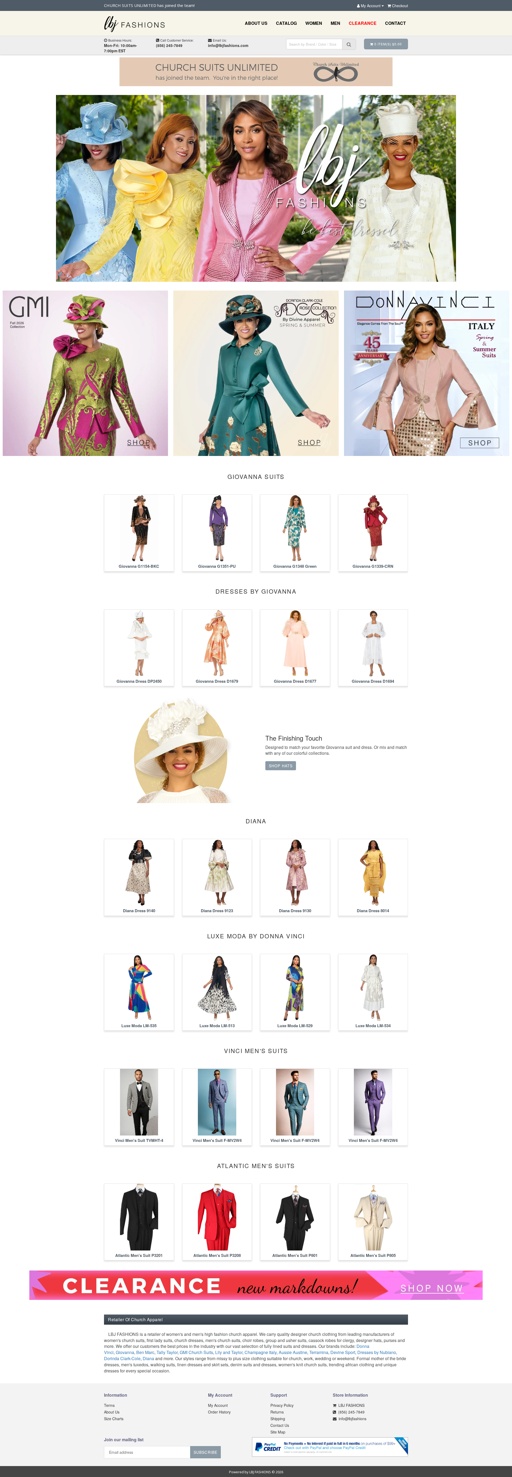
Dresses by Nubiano (376, 1352)
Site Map (277, 1432)
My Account (218, 1405)
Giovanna (125, 1352)
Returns (277, 1412)
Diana (148, 1358)
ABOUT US (256, 23)
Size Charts (113, 1418)
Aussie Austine (293, 1352)
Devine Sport (342, 1352)
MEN (335, 23)
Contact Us (279, 1425)
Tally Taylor (167, 1352)
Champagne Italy (261, 1352)
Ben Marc (145, 1352)
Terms (109, 1405)
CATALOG (286, 23)
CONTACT (395, 23)
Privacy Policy (282, 1405)
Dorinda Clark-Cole (122, 1358)
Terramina (318, 1352)
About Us (111, 1412)
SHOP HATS (281, 765)
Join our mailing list (123, 1440)
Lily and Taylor (228, 1352)
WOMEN (313, 23)
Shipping (277, 1418)
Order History (219, 1412)
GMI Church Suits (196, 1352)
